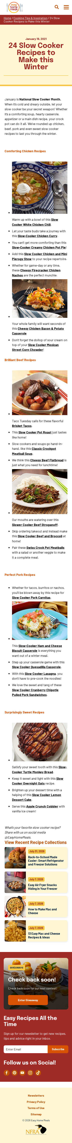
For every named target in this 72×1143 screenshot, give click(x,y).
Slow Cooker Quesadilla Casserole (36, 667)
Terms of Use (36, 1108)
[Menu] (66, 7)
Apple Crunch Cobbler (42, 806)
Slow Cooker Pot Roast (35, 432)
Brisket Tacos (22, 426)
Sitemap (36, 1114)
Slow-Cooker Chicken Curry (37, 236)
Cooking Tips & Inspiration (30, 18)
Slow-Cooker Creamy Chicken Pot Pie (39, 247)
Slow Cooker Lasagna (40, 673)
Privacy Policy (36, 1101)
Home (7, 18)
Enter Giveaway (28, 1000)
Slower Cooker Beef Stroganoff (35, 525)
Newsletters (36, 1095)
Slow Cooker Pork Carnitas (31, 597)
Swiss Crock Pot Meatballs (45, 547)
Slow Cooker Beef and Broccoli (40, 536)
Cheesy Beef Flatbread (47, 460)
